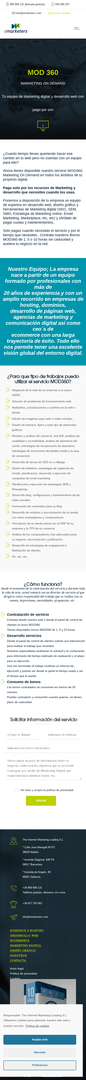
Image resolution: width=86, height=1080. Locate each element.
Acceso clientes (61, 13)
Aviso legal (17, 968)
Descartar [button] (40, 1052)
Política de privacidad (23, 973)
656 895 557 (62, 4)
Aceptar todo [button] (40, 1039)
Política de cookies (37, 1025)
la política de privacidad (58, 790)
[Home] (16, 32)
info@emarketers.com (28, 13)
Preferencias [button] (40, 1065)
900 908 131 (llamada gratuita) (27, 4)
